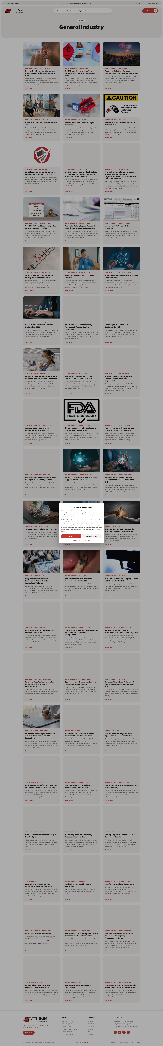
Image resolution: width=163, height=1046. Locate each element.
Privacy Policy (86, 540)
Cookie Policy (76, 540)
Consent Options (91, 536)
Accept (71, 536)
